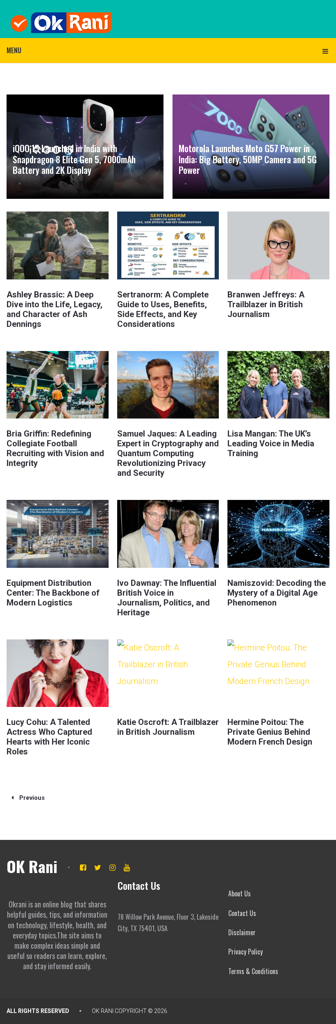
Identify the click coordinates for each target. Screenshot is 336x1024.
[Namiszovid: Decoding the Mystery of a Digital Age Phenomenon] (278, 533)
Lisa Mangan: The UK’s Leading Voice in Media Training (270, 443)
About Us (239, 893)
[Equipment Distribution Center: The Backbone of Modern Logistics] (57, 533)
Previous (31, 797)
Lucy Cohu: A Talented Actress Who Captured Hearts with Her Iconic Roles (49, 736)
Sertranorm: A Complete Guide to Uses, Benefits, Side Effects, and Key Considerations (163, 309)
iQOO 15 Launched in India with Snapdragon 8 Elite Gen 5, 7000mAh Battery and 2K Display (74, 159)
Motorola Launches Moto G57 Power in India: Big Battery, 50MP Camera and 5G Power (248, 159)
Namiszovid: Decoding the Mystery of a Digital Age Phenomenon (276, 593)
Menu (14, 50)
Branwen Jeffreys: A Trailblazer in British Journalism (265, 304)
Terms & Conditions (253, 971)
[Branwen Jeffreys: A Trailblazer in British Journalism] (278, 245)
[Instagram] (112, 867)
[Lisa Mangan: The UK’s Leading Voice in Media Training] (278, 385)
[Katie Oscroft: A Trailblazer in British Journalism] (168, 673)
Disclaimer (242, 932)
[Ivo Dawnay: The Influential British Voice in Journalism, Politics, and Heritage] (168, 533)
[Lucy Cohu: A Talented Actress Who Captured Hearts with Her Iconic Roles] (57, 673)
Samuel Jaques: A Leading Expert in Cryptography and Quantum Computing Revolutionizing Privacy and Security (168, 453)
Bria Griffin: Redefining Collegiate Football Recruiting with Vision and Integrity (55, 448)
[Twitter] (97, 867)
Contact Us (242, 913)
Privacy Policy (245, 951)
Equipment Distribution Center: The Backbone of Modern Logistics (53, 593)
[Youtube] (127, 867)
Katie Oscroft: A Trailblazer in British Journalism (168, 727)
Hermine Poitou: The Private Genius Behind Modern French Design (269, 732)
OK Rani (32, 866)
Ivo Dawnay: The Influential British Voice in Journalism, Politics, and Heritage (166, 597)
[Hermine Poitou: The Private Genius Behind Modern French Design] (278, 673)
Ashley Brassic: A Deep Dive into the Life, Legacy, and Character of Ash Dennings (54, 309)
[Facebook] (83, 867)
